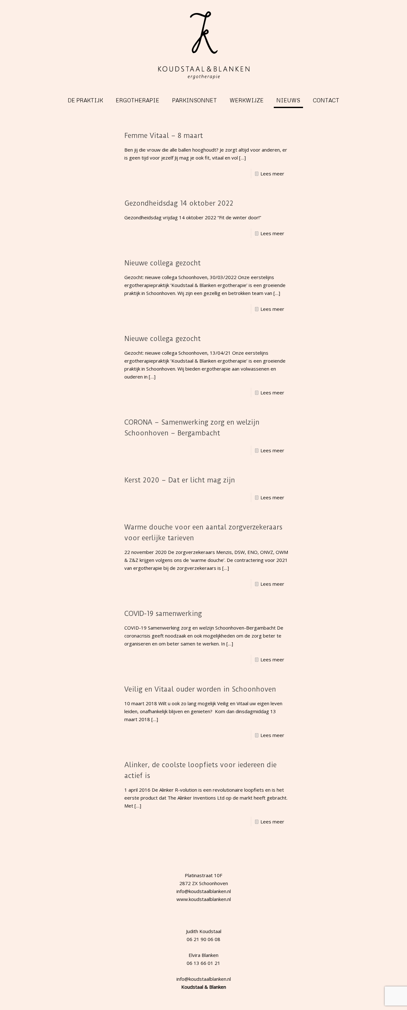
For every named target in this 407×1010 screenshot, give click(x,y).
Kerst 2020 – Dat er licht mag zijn (179, 480)
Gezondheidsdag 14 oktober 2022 (178, 203)
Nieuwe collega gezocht (162, 263)
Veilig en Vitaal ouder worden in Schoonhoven (200, 689)
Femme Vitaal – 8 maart (163, 136)
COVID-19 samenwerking (163, 614)
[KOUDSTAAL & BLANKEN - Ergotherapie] (203, 45)
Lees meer (272, 173)
